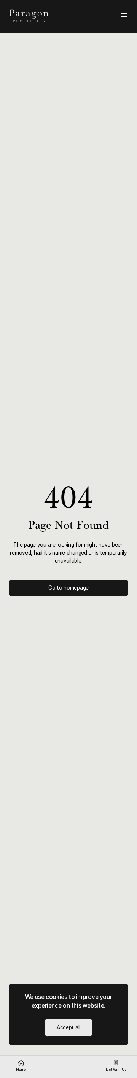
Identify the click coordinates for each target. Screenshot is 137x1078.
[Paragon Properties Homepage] (35, 16)
